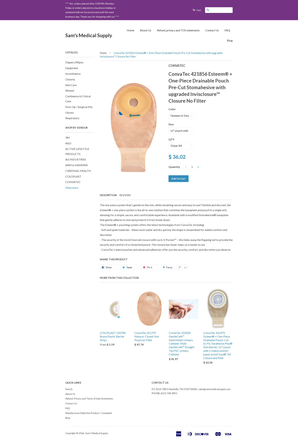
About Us (145, 30)
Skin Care (71, 85)
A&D (68, 143)
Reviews (125, 195)
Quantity (174, 166)
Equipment (71, 68)
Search (68, 389)
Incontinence (73, 73)
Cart (198, 10)
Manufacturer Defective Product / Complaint (88, 413)
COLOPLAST (73, 176)
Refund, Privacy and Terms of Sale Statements (89, 398)
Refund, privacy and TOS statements (178, 30)
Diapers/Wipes (74, 62)
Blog (230, 40)
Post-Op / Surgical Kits (79, 106)
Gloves (69, 112)
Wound (69, 90)
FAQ (227, 30)
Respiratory (72, 118)
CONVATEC (73, 182)
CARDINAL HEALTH (78, 170)
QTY (171, 139)
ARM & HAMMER (76, 165)
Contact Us (212, 30)
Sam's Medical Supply (88, 35)
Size (171, 124)
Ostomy (70, 79)
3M (67, 137)
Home (130, 30)
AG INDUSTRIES (75, 159)
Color (172, 109)
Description (108, 195)
